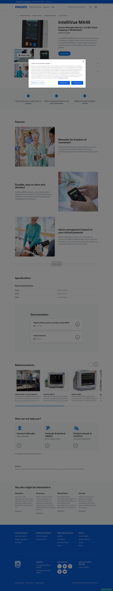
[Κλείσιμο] (83, 61)
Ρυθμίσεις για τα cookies (38, 82)
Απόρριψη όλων (64, 82)
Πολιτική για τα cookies (63, 78)
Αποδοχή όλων (77, 82)
